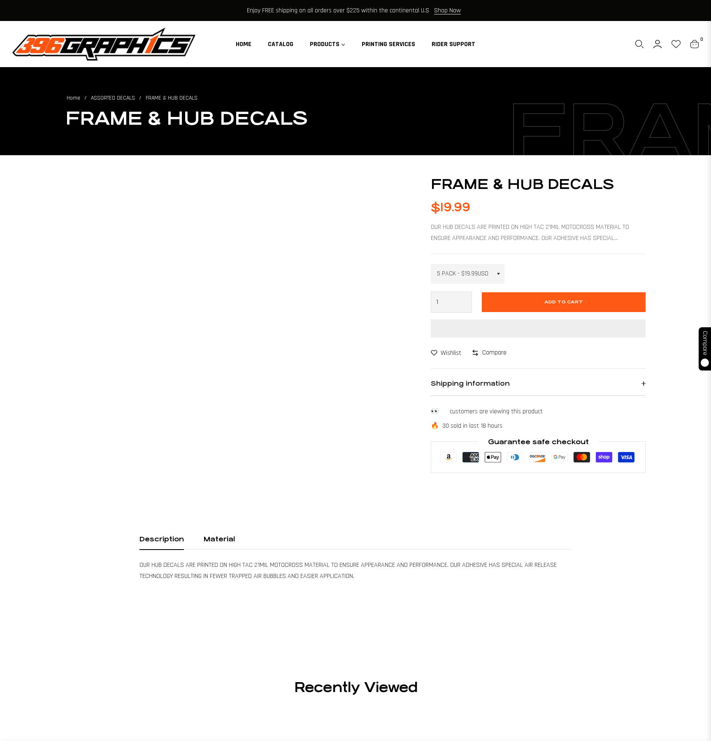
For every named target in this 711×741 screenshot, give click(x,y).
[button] (639, 44)
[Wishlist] (676, 44)
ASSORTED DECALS (113, 98)
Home (73, 98)
